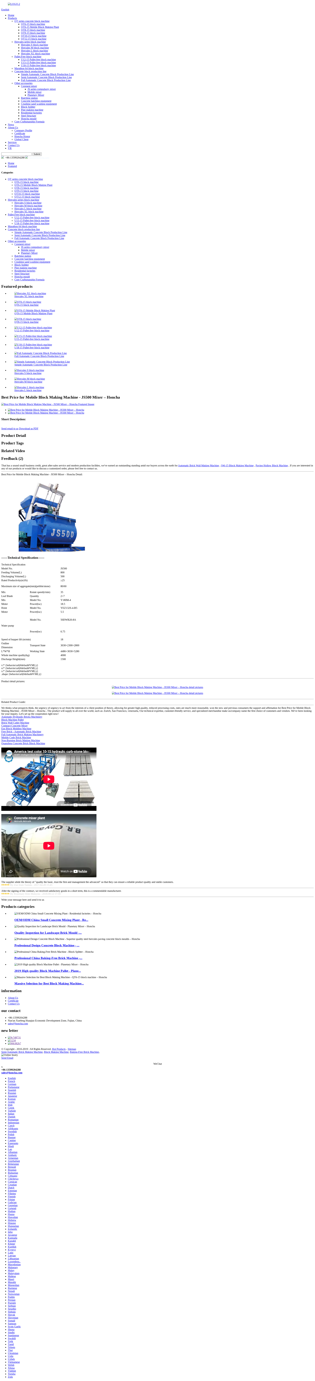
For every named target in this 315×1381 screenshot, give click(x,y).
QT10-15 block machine (33, 35)
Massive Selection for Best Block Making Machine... (49, 983)
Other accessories (23, 83)
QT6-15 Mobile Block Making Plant (40, 27)
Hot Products (59, 1049)
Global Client (21, 139)
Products (12, 18)
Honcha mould (28, 118)
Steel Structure (28, 115)
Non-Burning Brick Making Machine (20, 740)
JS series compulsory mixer (42, 89)
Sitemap (72, 1049)
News (11, 124)
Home (11, 15)
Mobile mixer (35, 92)
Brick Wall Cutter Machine (15, 722)
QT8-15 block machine (33, 30)
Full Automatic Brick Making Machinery (22, 734)
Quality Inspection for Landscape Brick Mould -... (48, 932)
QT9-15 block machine (33, 33)
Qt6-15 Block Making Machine (237, 465)
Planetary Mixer (36, 95)
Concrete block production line (30, 71)
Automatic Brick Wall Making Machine (198, 465)
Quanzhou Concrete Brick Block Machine (23, 743)
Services (12, 142)
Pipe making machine (32, 109)
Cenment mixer (29, 86)
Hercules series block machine (30, 41)
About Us (13, 127)
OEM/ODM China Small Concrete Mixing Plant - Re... (51, 920)
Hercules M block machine (35, 47)
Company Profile (23, 130)
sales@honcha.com (39, 157)
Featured (12, 166)
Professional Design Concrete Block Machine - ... (46, 945)
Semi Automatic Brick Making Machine (22, 1052)
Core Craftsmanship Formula (29, 121)
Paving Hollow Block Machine (272, 465)
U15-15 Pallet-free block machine (38, 62)
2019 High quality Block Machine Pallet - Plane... (47, 971)
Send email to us (9, 428)
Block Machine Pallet (12, 719)
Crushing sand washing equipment (39, 103)
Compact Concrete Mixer (14, 725)
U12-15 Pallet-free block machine (38, 59)
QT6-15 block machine (33, 24)
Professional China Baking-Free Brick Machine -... (48, 958)
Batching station (29, 98)
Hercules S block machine (34, 44)
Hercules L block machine (34, 50)
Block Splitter (28, 106)
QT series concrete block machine (32, 21)
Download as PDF (28, 428)
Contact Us (14, 145)
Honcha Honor (22, 136)
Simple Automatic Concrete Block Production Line (47, 74)
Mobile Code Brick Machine (16, 737)
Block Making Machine (56, 1052)
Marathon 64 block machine (28, 68)
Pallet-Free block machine (27, 56)
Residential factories (31, 112)
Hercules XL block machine (35, 53)
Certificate (19, 133)
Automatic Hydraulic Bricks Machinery (21, 716)
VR (10, 148)
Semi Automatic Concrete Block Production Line (46, 77)
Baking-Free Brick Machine (84, 1052)
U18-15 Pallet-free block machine (38, 65)
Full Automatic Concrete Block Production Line (46, 80)
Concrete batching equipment (36, 101)
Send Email (7, 1057)
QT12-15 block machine (33, 38)
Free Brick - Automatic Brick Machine (21, 731)
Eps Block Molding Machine (16, 728)
